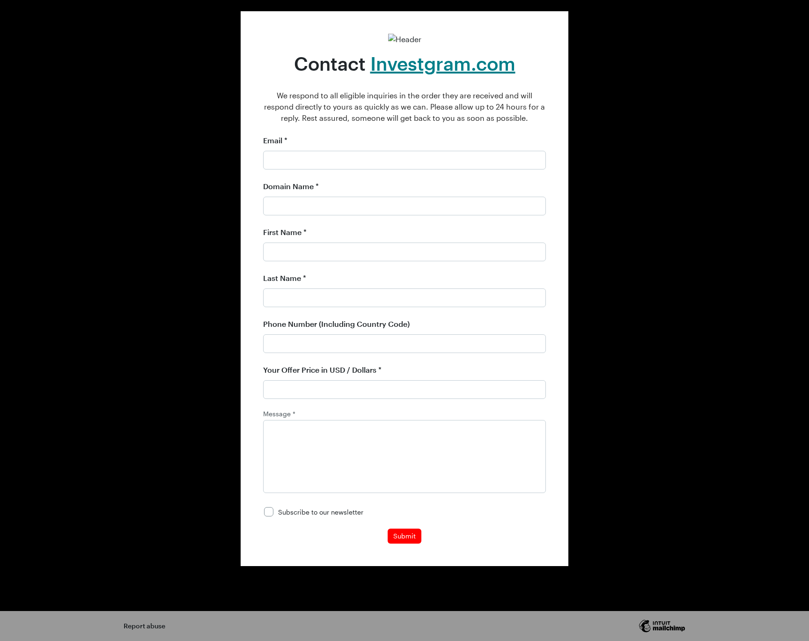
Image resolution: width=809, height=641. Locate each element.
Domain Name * (291, 186)
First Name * (285, 232)
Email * (275, 140)
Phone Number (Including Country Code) (336, 323)
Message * (279, 414)
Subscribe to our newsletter (320, 512)
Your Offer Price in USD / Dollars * (322, 369)
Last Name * (284, 277)
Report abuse (144, 626)
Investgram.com (442, 63)
